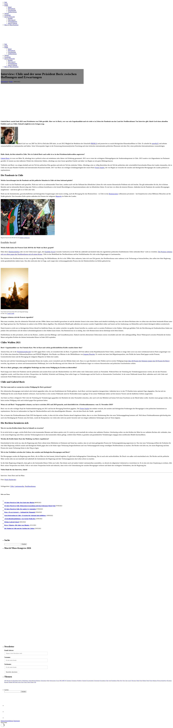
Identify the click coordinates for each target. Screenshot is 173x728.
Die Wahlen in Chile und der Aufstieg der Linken (19, 528)
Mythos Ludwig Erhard (11, 522)
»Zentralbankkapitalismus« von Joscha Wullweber (19, 518)
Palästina (144, 680)
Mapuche (59, 196)
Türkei (28, 682)
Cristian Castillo (10, 313)
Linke (126, 680)
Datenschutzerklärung (7, 721)
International (11, 8)
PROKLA (94, 143)
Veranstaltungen (12, 21)
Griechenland (97, 680)
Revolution (169, 680)
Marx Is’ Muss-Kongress (11, 25)
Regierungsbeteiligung (162, 680)
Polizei (148, 680)
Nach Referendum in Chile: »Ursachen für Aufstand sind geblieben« (25, 515)
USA (35, 682)
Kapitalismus (114, 680)
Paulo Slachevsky (10, 479)
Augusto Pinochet (89, 354)
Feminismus (74, 680)
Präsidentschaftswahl (24, 352)
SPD (14, 682)
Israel (110, 680)
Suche (6, 4)
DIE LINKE (62, 680)
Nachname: (7, 664)
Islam (107, 680)
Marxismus (134, 680)
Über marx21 (11, 20)
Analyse (20, 680)
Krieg (121, 680)
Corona (57, 680)
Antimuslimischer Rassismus (34, 680)
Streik (16, 682)
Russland (11, 682)
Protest (151, 680)
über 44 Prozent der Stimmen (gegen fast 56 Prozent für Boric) (148, 361)
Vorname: (7, 657)
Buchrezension (53, 680)
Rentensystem (113, 194)
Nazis (141, 680)
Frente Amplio (99, 167)
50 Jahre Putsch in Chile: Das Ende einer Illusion (19, 502)
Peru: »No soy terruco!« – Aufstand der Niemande (19, 512)
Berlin (48, 680)
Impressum (17, 721)
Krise (124, 680)
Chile (12, 486)
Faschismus (69, 680)
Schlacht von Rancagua (25, 237)
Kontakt (10, 18)
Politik (6, 5)
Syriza (22, 682)
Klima (118, 680)
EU (65, 680)
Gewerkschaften (90, 680)
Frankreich (84, 680)
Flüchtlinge (79, 680)
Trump (25, 682)
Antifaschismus (12, 12)
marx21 (129, 680)
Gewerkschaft (12, 10)
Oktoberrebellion (14, 252)
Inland (10, 7)
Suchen (6, 690)
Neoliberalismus (30, 486)
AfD (5, 680)
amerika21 (155, 143)
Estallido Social (50, 252)
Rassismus (155, 680)
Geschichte (7, 15)
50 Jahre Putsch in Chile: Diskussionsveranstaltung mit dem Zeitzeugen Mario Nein (29, 506)
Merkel (138, 680)
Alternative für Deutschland (12, 680)
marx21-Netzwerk (9, 17)
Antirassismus (43, 680)
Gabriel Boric (5, 158)
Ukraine (32, 682)
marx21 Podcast (12, 23)
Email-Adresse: (9, 650)
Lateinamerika (19, 486)
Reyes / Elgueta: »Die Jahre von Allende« (16, 525)
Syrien (19, 682)
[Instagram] (7, 718)
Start (5, 2)
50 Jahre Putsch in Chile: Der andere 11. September (20, 509)
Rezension (6, 682)
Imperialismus (103, 680)
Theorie (6, 13)
